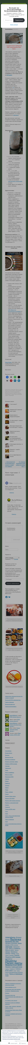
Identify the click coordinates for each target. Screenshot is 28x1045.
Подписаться (19, 20)
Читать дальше (14, 24)
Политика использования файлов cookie (11, 1039)
